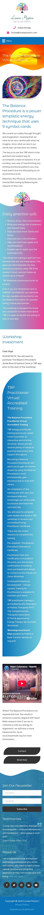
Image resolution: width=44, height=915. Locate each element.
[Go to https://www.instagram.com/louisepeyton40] (21, 885)
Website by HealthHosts (22, 909)
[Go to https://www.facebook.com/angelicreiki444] (7, 885)
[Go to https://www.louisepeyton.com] (22, 13)
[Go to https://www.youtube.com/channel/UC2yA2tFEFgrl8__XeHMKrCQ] (36, 885)
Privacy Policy (22, 904)
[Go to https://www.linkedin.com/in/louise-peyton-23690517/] (29, 885)
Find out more (16, 876)
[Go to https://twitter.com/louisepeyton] (14, 885)
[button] (22, 809)
